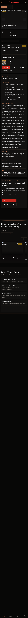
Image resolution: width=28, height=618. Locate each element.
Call (7, 67)
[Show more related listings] (25, 238)
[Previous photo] (3, 19)
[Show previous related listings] (22, 238)
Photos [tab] (4, 6)
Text (15, 67)
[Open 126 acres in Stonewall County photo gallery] (14, 19)
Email (22, 67)
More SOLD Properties (9, 204)
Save (11, 70)
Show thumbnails (14, 35)
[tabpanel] (14, 24)
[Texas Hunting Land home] (14, 2)
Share (5, 70)
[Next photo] (24, 19)
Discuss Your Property (9, 201)
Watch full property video (11, 40)
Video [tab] (9, 6)
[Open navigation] (25, 2)
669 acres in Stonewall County (10, 258)
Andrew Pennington (11, 61)
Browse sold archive (7, 233)
